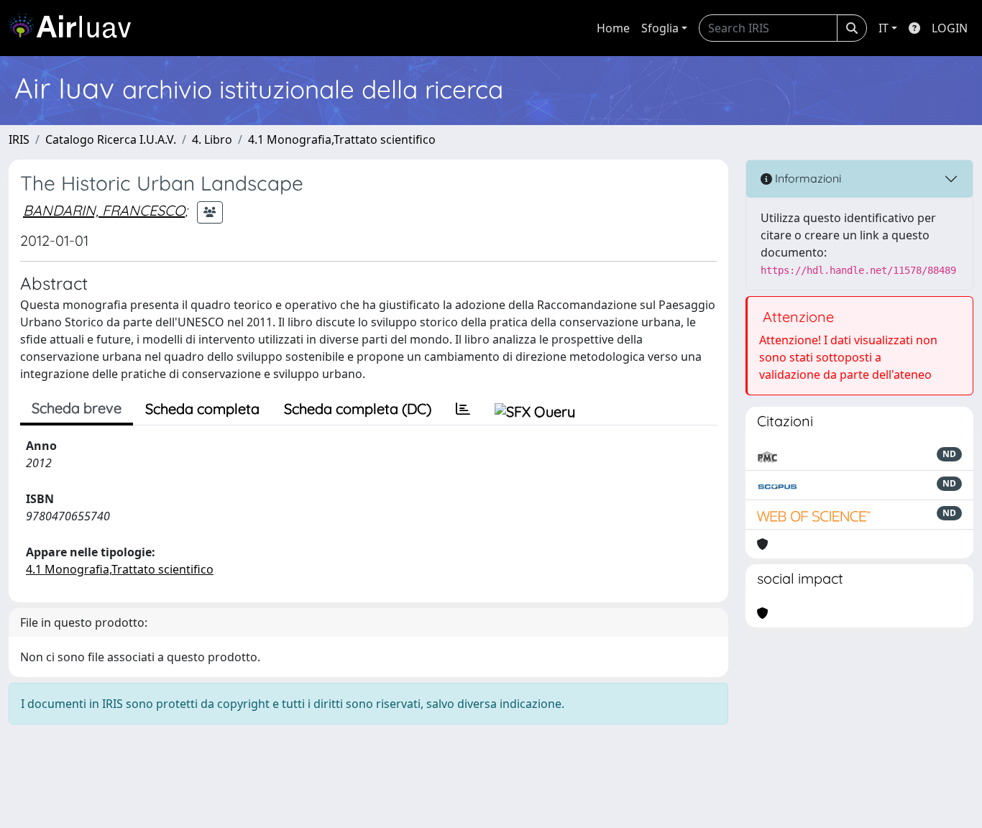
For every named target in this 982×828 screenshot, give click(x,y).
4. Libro (212, 139)
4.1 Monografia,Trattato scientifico (342, 139)
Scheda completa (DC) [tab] (357, 409)
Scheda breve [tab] (76, 408)
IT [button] (883, 28)
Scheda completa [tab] (202, 409)
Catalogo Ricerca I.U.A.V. (110, 139)
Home (613, 28)
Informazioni (806, 178)
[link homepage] (75, 28)
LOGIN (950, 28)
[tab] (463, 409)
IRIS (19, 139)
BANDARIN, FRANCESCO (104, 210)
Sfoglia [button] (660, 28)
